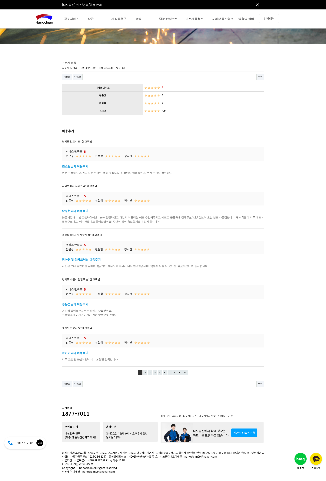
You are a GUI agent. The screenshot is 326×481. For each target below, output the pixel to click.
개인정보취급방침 (83, 464)
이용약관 (67, 464)
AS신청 (221, 416)
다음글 (77, 76)
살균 (91, 18)
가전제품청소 (194, 18)
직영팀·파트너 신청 (244, 433)
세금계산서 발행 (207, 416)
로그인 (231, 416)
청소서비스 (71, 18)
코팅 (138, 18)
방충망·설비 (246, 18)
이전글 (67, 76)
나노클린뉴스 (190, 416)
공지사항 (176, 416)
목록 (260, 76)
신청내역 (269, 18)
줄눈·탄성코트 (168, 18)
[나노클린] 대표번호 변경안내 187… (85, 4)
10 (185, 372)
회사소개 (165, 416)
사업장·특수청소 (223, 18)
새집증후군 (118, 18)
